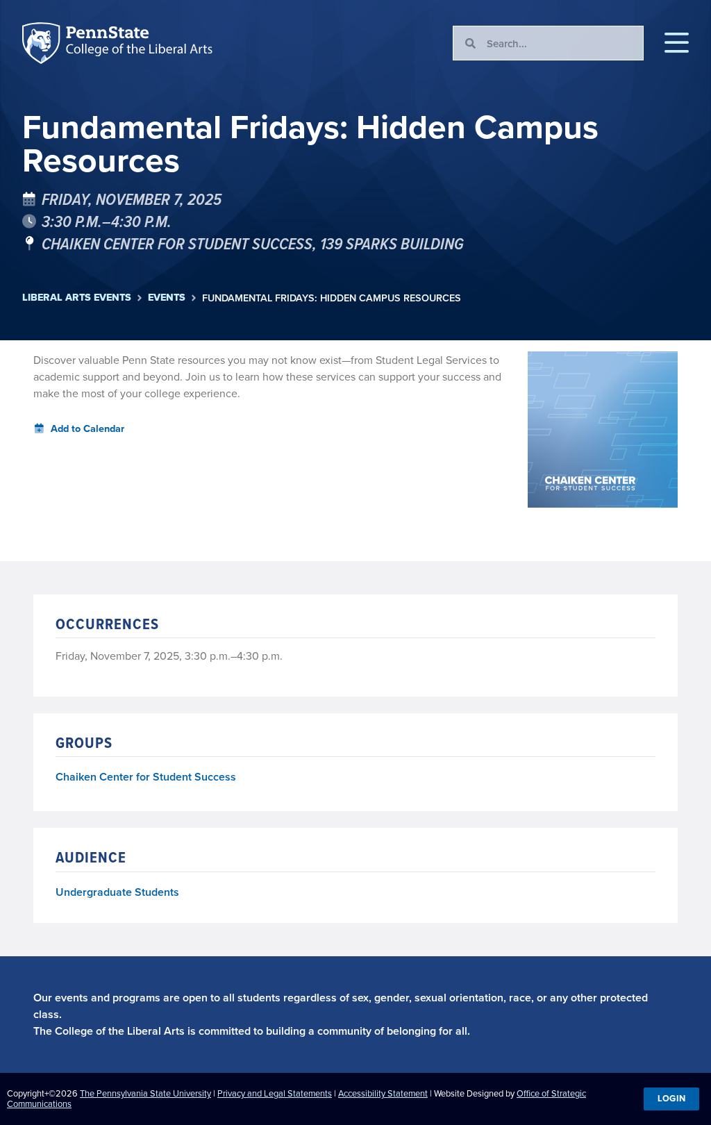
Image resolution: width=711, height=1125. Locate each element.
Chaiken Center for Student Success (146, 777)
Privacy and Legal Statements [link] (274, 1093)
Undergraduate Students (117, 892)
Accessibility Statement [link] (383, 1093)
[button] (676, 43)
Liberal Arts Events (76, 297)
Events (166, 297)
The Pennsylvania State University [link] (145, 1093)
